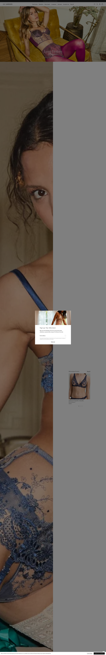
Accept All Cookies (99, 653)
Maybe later (53, 341)
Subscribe (65, 335)
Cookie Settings (89, 653)
